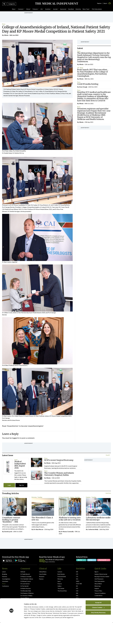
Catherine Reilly (93, 529)
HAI (77, 595)
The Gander (61, 588)
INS (77, 593)
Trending (16, 497)
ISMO (77, 581)
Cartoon (60, 571)
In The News (5, 497)
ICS (77, 588)
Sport (59, 581)
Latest (11, 497)
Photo (3, 24)
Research (41, 576)
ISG (77, 579)
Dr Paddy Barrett (25, 574)
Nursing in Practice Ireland (102, 576)
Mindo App (98, 586)
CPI (77, 574)
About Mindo (98, 583)
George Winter (25, 598)
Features (88, 497)
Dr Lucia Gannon (25, 583)
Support (97, 588)
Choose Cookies (97, 607)
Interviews (5, 581)
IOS (77, 591)
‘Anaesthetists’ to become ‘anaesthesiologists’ (25, 426)
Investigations (6, 579)
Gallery (59, 586)
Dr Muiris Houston (26, 588)
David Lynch (8, 531)
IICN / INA (79, 583)
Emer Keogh (83, 87)
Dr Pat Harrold (24, 586)
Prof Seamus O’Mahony (27, 593)
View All (108, 455)
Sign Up (21, 485)
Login (9, 485)
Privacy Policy (98, 591)
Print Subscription (100, 581)
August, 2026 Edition (50, 561)
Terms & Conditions (100, 593)
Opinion (72, 497)
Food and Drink (62, 576)
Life (78, 67)
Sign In (96, 571)
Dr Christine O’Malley (26, 595)
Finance (60, 583)
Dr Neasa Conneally (64, 497)
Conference (5, 586)
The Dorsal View (62, 591)
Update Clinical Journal (101, 574)
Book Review (61, 574)
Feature (41, 579)
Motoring (34, 497)
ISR (77, 571)
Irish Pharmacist (99, 579)
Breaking (4, 574)
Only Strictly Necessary (98, 612)
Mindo (6, 35)
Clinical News (42, 571)
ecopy (16, 459)
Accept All (98, 602)
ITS (77, 576)
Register (99, 3)
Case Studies (42, 574)
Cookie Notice (98, 595)
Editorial (23, 571)
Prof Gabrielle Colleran (27, 579)
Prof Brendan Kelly (26, 591)
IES (77, 586)
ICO (77, 598)
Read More (108, 493)
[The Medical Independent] (56, 3)
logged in (15, 438)
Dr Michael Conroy (26, 581)
